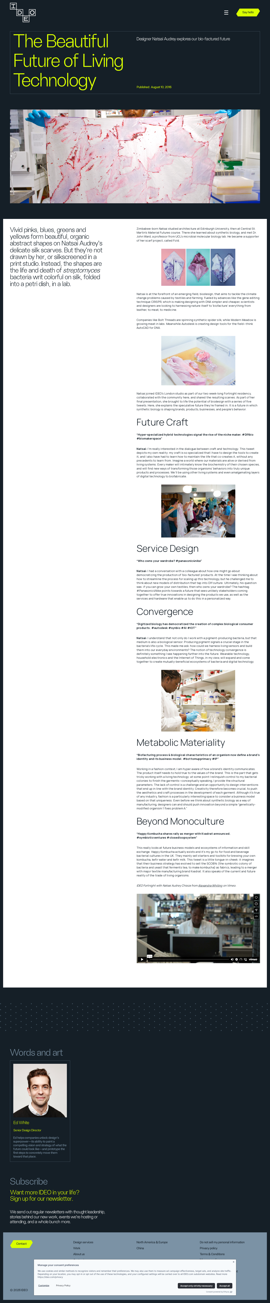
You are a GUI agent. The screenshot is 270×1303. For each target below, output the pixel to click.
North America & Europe (152, 1242)
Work (76, 1248)
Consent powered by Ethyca (217, 1292)
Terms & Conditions (212, 1254)
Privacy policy (208, 1248)
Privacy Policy (63, 1285)
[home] (22, 12)
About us (79, 1254)
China (140, 1248)
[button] (226, 12)
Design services (83, 1242)
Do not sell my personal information (222, 1242)
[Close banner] (233, 1261)
